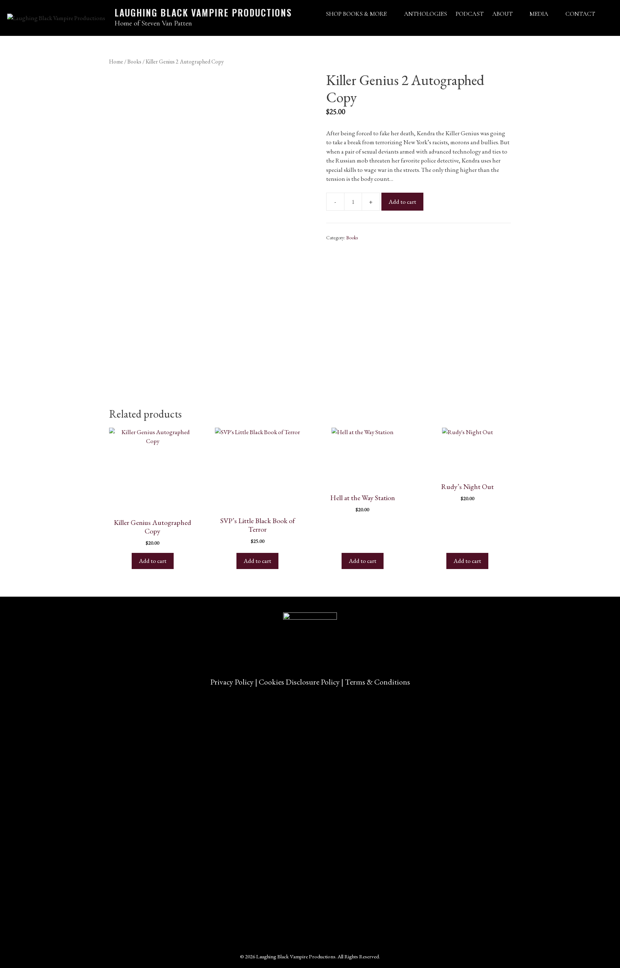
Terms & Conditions (377, 682)
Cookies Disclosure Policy (299, 682)
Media (539, 14)
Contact (580, 14)
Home (116, 61)
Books (134, 61)
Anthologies (425, 14)
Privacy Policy (232, 682)
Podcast (470, 14)
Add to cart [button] (152, 561)
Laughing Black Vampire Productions (203, 12)
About (502, 14)
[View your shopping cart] (606, 13)
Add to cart (402, 202)
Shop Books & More (356, 14)
